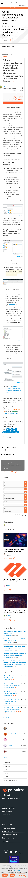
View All (5, 718)
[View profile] (4, 554)
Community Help (8, 831)
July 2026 (6, 769)
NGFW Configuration (8, 426)
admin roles (11, 421)
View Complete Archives (10, 780)
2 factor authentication (9, 498)
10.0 (8, 429)
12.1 (5, 495)
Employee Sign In (24, 2)
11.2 (5, 492)
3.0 (5, 508)
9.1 (15, 429)
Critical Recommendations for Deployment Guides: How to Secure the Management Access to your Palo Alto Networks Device (13, 70)
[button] (5, 875)
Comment (5, 468)
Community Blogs (8, 46)
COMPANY (6, 795)
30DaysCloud (7, 511)
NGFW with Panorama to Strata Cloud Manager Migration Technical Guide (11, 693)
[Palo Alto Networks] (14, 790)
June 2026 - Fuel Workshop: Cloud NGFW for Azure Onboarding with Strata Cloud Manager (12, 709)
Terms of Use (6, 815)
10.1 (12, 429)
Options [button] (22, 88)
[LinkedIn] (16, 852)
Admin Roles (15, 432)
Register (13, 2)
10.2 (5, 488)
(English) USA (23, 5)
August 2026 (7, 766)
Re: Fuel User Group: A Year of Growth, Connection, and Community (11, 701)
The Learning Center (9, 834)
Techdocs (5, 841)
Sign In (18, 2)
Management (12, 424)
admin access (6, 432)
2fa (5, 505)
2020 (5, 501)
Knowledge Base (8, 838)
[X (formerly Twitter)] (6, 852)
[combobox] (7, 40)
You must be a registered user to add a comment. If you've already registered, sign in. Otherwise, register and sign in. (12, 463)
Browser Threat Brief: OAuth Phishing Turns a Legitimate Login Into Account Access (15, 581)
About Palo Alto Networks (11, 798)
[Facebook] (21, 852)
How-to (5, 424)
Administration (18, 421)
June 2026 (6, 773)
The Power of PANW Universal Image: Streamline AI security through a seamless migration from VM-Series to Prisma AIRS (15, 662)
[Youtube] (11, 852)
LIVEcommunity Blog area (11, 413)
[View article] (15, 540)
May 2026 (6, 776)
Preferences (21, 875)
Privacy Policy (16, 870)
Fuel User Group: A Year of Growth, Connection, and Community (10, 677)
